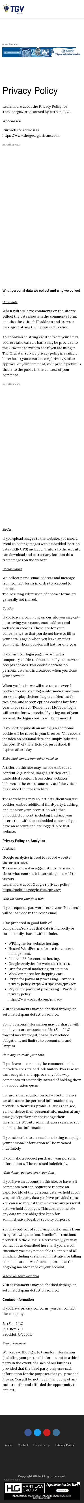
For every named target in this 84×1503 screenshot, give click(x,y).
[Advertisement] (40, 178)
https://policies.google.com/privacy (31, 890)
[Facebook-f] (28, 1432)
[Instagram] (56, 1432)
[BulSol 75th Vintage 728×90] (42, 51)
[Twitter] (37, 1432)
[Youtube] (46, 1432)
